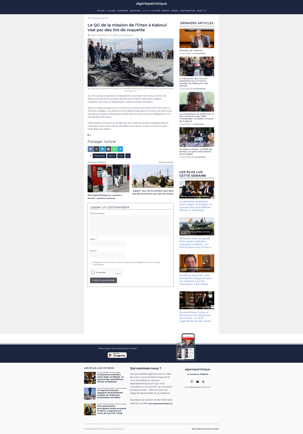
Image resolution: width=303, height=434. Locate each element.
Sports (165, 10)
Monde (146, 10)
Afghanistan (99, 156)
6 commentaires (198, 89)
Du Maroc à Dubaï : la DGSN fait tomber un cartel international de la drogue (195, 151)
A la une (111, 10)
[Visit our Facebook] (192, 382)
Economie (135, 10)
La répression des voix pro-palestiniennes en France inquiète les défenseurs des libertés (193, 82)
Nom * (93, 239)
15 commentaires (198, 157)
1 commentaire (197, 124)
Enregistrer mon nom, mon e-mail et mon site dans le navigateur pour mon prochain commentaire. (127, 263)
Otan (120, 156)
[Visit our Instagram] (197, 382)
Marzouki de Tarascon (190, 50)
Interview (122, 10)
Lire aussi (103, 18)
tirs (128, 156)
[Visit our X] (203, 382)
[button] (205, 10)
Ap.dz (200, 10)
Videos (174, 10)
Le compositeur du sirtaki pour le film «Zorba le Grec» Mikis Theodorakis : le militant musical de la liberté (196, 117)
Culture (155, 10)
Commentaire (97, 213)
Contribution (187, 10)
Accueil (101, 10)
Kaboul (111, 156)
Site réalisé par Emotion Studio (205, 429)
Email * (93, 251)
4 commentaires (198, 53)
